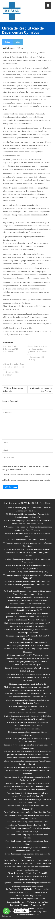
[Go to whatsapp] (6, 911)
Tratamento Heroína (15, 902)
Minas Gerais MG (43, 863)
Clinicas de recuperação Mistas (27, 728)
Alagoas (27, 587)
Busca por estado (27, 594)
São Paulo (28, 889)
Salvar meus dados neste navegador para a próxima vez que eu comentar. (25, 468)
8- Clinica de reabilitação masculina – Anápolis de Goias (27, 581)
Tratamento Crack (39, 892)
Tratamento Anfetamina (18, 892)
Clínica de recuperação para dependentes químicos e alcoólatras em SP (37, 350)
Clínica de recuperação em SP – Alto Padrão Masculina (27, 645)
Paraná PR (43, 873)
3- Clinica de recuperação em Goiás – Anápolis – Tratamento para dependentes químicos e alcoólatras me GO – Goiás (27, 542)
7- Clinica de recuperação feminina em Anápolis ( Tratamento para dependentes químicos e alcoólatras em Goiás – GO (27, 574)
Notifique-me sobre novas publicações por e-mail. (27, 480)
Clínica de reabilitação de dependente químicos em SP (13, 367)
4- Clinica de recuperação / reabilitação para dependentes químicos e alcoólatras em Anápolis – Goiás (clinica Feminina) (27, 552)
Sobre (46, 889)
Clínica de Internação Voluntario (13, 389)
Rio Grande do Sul (13, 889)
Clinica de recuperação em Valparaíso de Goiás (27, 661)
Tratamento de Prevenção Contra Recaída (27, 898)
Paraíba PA (31, 873)
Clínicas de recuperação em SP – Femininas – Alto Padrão (27, 716)
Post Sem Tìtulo (10, 346)
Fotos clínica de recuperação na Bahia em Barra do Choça (27, 767)
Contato (22, 764)
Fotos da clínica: (10, 860)
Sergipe (38, 889)
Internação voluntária (24, 863)
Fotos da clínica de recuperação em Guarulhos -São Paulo (28, 812)
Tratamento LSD (38, 905)
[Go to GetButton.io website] (6, 916)
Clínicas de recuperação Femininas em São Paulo (27, 722)
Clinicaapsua (10, 48)
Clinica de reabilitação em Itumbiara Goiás (27, 603)
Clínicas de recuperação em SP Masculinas (27, 719)
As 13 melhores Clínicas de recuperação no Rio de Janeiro (27, 591)
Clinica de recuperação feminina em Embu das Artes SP (27, 674)
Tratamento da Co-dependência (27, 895)
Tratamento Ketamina (19, 905)
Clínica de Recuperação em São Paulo (41, 389)
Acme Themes (46, 503)
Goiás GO (8, 863)
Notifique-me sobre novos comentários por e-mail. (27, 474)
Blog (21, 48)
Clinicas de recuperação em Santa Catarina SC (28, 712)
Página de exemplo (15, 873)
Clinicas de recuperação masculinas (27, 725)
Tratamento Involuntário (37, 902)
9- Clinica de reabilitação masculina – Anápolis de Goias (27, 584)
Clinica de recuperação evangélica (27, 664)
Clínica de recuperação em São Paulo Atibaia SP (27, 642)
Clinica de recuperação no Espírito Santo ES (27, 684)
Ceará (40, 594)
